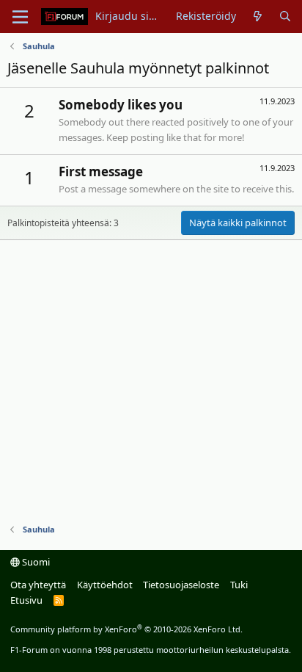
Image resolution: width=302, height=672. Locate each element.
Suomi (35, 561)
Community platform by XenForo (126, 629)
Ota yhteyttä (38, 584)
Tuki (239, 584)
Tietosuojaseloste (181, 584)
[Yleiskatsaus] (257, 16)
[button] (20, 17)
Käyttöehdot (105, 584)
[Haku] (285, 16)
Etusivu (26, 600)
